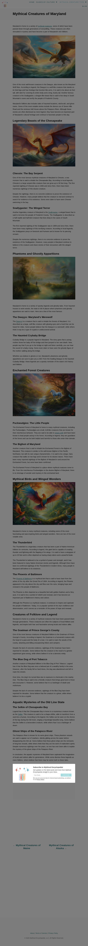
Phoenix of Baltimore (24, 579)
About (32, 933)
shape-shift (59, 433)
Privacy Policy (53, 933)
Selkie (20, 714)
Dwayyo (19, 321)
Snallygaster (53, 212)
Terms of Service (41, 933)
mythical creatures (45, 26)
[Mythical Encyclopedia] (10, 4)
